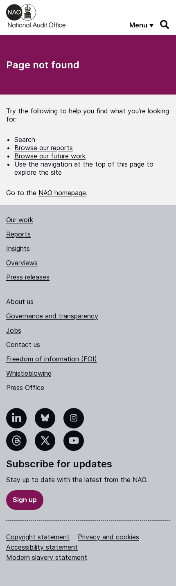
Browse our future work (50, 156)
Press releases (28, 277)
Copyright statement (38, 537)
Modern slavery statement (46, 557)
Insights (18, 248)
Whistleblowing (29, 373)
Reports (18, 234)
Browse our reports (43, 148)
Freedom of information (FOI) (51, 359)
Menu (138, 25)
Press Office (25, 387)
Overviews (22, 263)
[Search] (165, 24)
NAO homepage (62, 193)
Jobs (13, 330)
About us (20, 302)
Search (24, 139)
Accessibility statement (42, 547)
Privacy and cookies (108, 537)
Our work (19, 220)
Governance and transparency (52, 316)
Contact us (23, 344)
